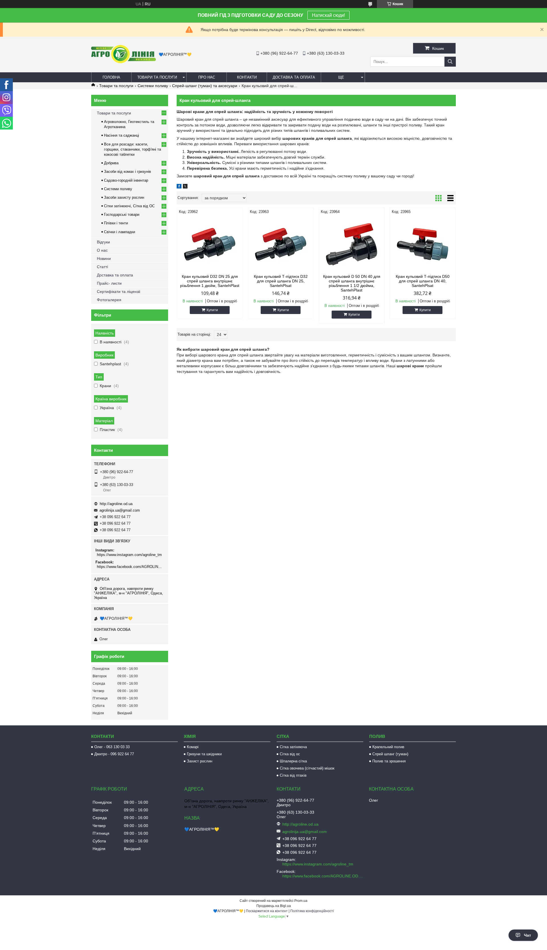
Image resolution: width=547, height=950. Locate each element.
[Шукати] (450, 62)
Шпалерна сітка (293, 761)
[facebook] (179, 187)
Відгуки (103, 242)
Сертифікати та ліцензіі (118, 291)
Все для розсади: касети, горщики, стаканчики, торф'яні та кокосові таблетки (132, 149)
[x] (185, 187)
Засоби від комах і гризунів (127, 171)
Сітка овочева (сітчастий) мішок (307, 768)
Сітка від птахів (293, 775)
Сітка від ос (290, 754)
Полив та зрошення (389, 761)
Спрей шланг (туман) (390, 754)
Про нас (206, 77)
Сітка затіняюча (293, 747)
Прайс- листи (109, 283)
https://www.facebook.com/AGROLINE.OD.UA (130, 567)
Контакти (247, 77)
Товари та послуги (157, 77)
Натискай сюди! (328, 15)
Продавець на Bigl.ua (273, 906)
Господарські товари (121, 214)
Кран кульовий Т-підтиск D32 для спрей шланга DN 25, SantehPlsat (281, 281)
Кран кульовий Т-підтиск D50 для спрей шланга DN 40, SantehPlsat (423, 281)
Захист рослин (199, 761)
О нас (102, 250)
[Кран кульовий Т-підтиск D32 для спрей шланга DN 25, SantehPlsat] (281, 244)
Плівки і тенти (116, 223)
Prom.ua (300, 901)
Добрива (111, 163)
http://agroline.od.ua (116, 504)
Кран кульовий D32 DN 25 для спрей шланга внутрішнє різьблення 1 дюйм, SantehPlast (209, 281)
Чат (527, 935)
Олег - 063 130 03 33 (112, 747)
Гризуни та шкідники (204, 754)
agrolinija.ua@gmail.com (119, 510)
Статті (102, 266)
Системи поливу (153, 85)
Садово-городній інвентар (126, 180)
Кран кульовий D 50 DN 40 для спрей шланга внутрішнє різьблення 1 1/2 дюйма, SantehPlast (351, 283)
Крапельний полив (388, 747)
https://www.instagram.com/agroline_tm (129, 555)
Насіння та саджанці (121, 135)
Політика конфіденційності (312, 911)
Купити (212, 310)
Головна (111, 77)
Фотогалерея (109, 299)
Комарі (193, 747)
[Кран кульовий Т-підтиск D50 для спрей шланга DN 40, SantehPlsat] (423, 244)
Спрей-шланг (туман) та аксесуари (204, 85)
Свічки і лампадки (119, 232)
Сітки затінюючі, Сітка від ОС (129, 206)
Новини (104, 258)
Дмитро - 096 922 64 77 (114, 754)
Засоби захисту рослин (124, 197)
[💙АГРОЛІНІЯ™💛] (123, 61)
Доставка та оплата (294, 77)
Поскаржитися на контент (267, 911)
